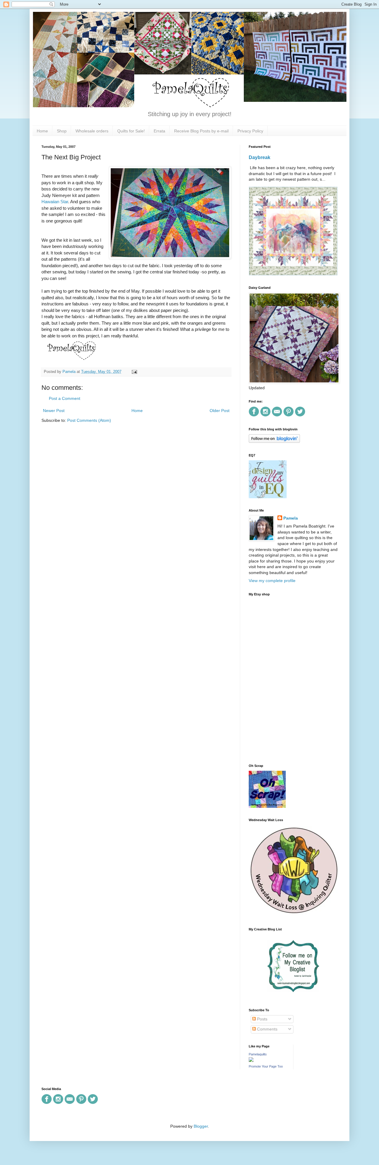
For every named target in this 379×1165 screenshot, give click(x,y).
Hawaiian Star (54, 201)
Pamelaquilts (258, 1054)
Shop (62, 131)
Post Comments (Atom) (89, 420)
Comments (266, 1029)
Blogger (201, 1126)
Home (42, 131)
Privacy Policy (250, 131)
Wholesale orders (92, 131)
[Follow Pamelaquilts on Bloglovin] (274, 441)
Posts (261, 1019)
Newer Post (54, 410)
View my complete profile (272, 580)
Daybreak (259, 157)
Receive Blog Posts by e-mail (201, 131)
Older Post (219, 410)
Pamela (290, 518)
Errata (159, 131)
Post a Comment (64, 398)
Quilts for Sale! (131, 131)
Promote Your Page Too (266, 1066)
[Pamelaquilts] (251, 1060)
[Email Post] (133, 372)
